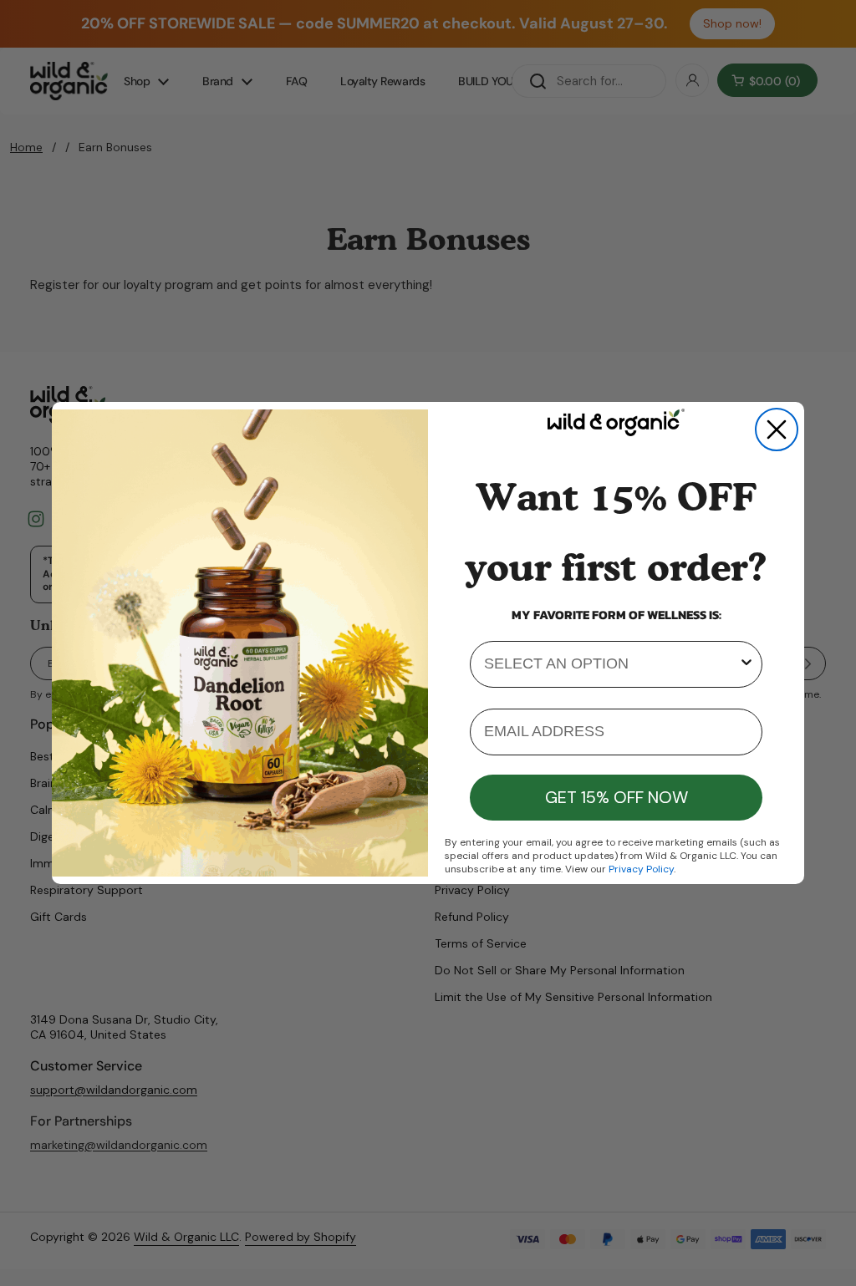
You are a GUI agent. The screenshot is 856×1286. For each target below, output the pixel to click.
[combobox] (611, 664)
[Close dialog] (776, 429)
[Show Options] (746, 664)
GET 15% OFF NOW (616, 797)
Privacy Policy (641, 869)
